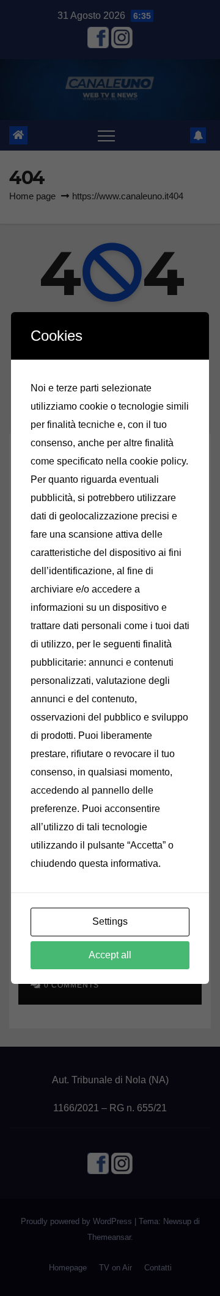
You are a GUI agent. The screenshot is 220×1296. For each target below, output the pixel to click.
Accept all (110, 955)
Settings (110, 921)
